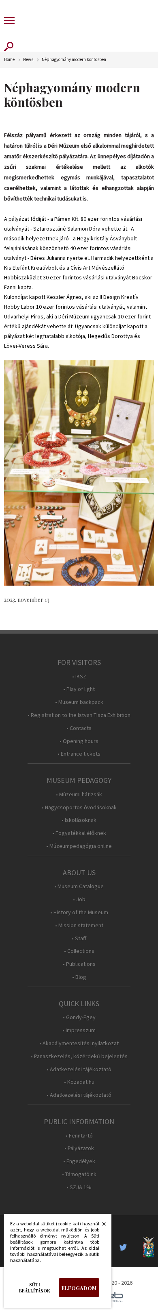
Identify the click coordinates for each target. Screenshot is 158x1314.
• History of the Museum (79, 912)
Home (9, 59)
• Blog (79, 977)
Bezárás (99, 1226)
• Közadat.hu (79, 1082)
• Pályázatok (79, 1148)
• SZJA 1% (79, 1187)
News (28, 59)
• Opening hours (79, 741)
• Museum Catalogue (79, 886)
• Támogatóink (79, 1174)
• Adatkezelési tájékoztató (79, 1069)
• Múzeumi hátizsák (79, 794)
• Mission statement (79, 925)
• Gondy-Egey (79, 1017)
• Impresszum (79, 1030)
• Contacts (79, 728)
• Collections (79, 951)
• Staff (79, 938)
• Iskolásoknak (79, 820)
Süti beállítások (34, 1287)
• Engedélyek (79, 1161)
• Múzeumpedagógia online (79, 846)
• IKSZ (79, 676)
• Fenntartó (79, 1135)
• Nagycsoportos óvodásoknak (79, 807)
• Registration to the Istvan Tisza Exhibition (79, 715)
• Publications (79, 964)
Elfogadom (79, 1287)
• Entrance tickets (79, 753)
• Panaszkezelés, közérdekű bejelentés (79, 1056)
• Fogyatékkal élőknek (79, 833)
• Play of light (79, 689)
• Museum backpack (79, 702)
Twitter (126, 1247)
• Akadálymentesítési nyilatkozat (79, 1043)
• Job (79, 899)
